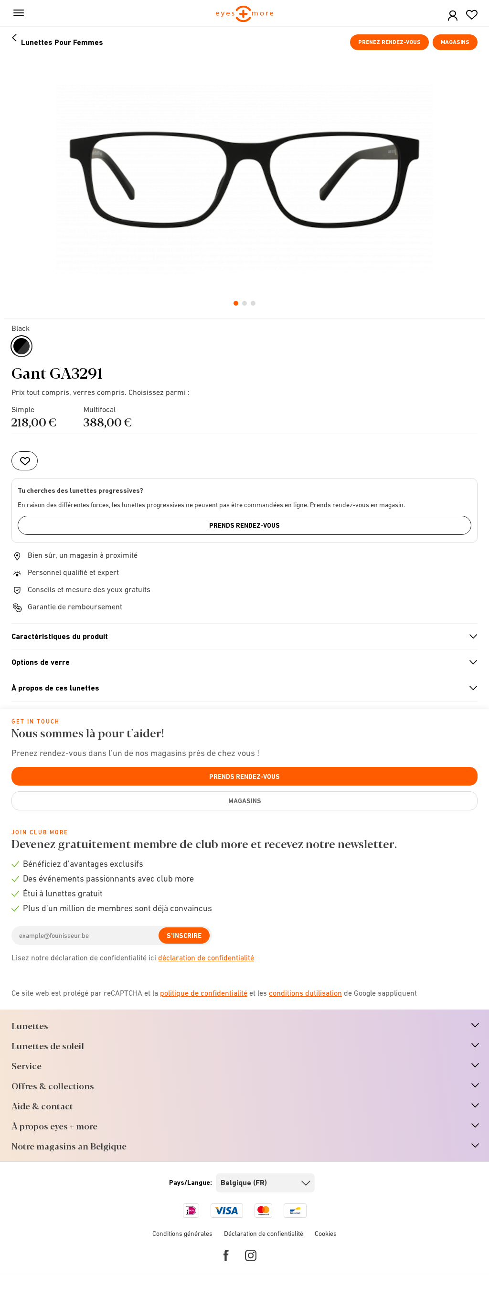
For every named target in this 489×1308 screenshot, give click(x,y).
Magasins (455, 42)
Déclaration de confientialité (263, 1233)
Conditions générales (182, 1233)
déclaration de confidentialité (206, 957)
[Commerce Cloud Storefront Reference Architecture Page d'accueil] (245, 14)
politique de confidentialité (203, 993)
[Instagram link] (250, 1255)
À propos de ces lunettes (240, 688)
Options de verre (240, 662)
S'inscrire (184, 935)
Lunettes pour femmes (62, 42)
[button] (452, 16)
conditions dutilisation (305, 993)
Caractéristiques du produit (240, 636)
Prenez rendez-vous (389, 42)
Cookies (326, 1233)
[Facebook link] (226, 1255)
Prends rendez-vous (244, 525)
